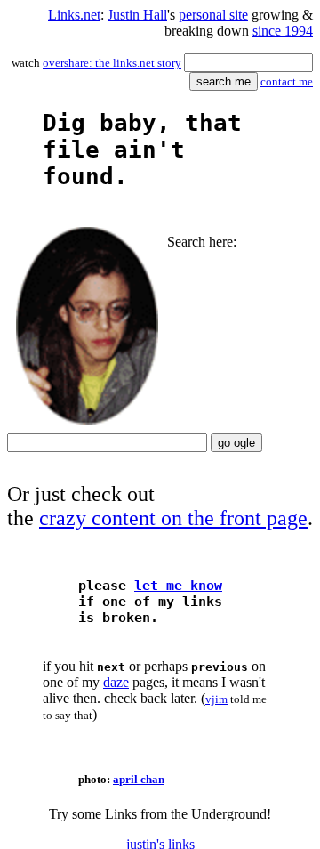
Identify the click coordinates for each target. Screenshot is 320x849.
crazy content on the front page (173, 518)
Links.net (74, 14)
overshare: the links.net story (112, 62)
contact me (286, 81)
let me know (178, 586)
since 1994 (282, 30)
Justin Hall (137, 14)
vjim (216, 699)
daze (116, 682)
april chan (138, 779)
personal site (213, 14)
